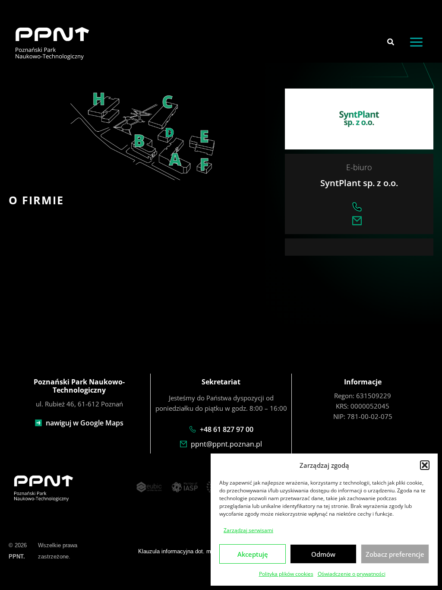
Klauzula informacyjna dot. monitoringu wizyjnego (200, 551)
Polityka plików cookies (286, 573)
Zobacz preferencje (395, 554)
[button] (424, 465)
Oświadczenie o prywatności (351, 573)
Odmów (323, 554)
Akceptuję (252, 554)
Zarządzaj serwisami (248, 530)
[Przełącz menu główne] (416, 42)
